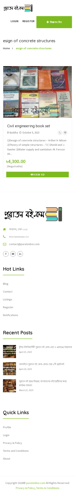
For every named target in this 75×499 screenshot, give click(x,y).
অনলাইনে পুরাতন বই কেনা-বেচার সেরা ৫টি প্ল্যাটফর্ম (41, 364)
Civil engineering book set (28, 126)
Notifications (10, 315)
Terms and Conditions (16, 451)
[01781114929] (59, 132)
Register (28, 21)
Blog (5, 283)
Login (14, 21)
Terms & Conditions (47, 488)
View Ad (39, 174)
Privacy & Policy (12, 443)
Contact (7, 291)
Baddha (14, 132)
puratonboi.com (35, 483)
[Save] (65, 132)
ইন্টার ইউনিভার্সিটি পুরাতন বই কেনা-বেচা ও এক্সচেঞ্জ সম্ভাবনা (45, 347)
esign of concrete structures (34, 48)
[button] (7, 21)
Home (6, 48)
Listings (7, 299)
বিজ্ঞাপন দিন (56, 22)
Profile (7, 427)
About (6, 458)
